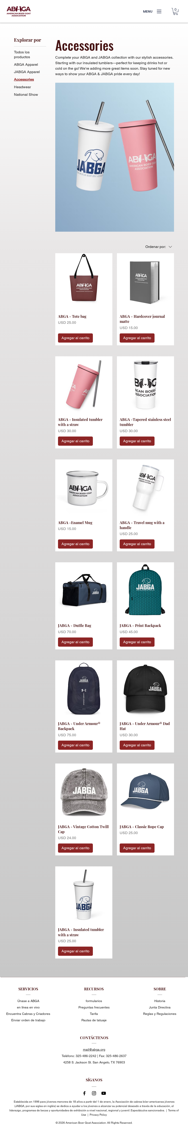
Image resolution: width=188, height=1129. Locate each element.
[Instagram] (94, 1093)
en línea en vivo (28, 1007)
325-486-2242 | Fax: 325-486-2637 (101, 1056)
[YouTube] (103, 1093)
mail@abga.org (94, 1049)
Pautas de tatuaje (94, 1020)
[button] (175, 11)
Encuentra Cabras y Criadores (28, 1014)
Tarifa (94, 1014)
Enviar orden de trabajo (28, 1020)
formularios (94, 1001)
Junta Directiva (160, 1007)
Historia (159, 1001)
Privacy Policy (98, 1114)
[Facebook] (84, 1093)
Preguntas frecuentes (94, 1007)
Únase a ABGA (28, 1001)
